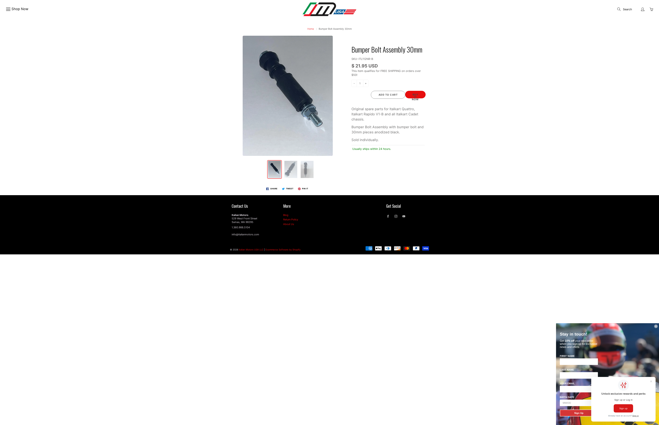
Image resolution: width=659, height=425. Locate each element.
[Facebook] (388, 216)
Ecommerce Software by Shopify (282, 249)
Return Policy (290, 219)
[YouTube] (404, 216)
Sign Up (578, 413)
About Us (288, 224)
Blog (285, 215)
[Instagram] (396, 216)
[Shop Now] (8, 9)
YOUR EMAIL (567, 383)
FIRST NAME (567, 356)
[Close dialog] (656, 326)
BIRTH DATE (567, 397)
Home (310, 28)
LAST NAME (567, 369)
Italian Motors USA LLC (251, 249)
